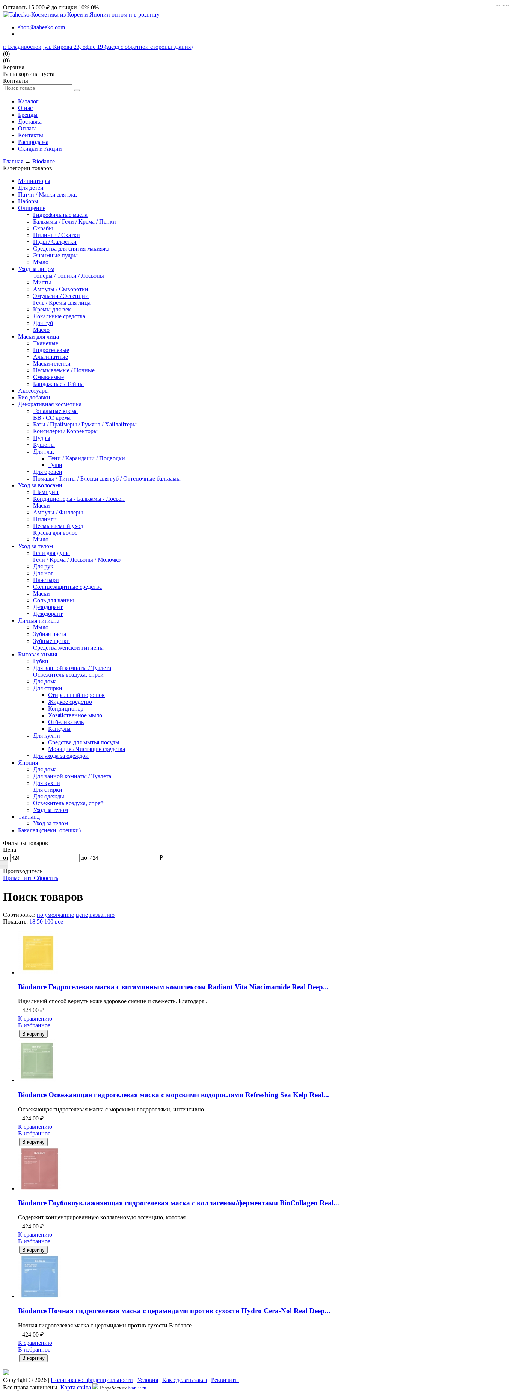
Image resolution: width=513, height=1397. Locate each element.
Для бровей (47, 472)
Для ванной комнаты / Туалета (72, 668)
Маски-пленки (52, 363)
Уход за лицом (36, 269)
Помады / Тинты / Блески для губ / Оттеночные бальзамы (107, 478)
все (59, 921)
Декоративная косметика (49, 404)
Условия (147, 1380)
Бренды (28, 115)
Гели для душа (51, 553)
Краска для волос (55, 532)
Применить (18, 878)
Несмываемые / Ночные (64, 370)
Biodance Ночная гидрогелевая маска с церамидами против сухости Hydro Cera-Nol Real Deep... (174, 1311)
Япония (28, 762)
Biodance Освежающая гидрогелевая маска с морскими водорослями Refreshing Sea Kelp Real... (173, 1095)
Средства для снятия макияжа (71, 248)
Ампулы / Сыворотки (60, 289)
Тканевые (45, 343)
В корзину (33, 1034)
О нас (25, 108)
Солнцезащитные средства (67, 587)
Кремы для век (52, 309)
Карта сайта (75, 1387)
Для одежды (48, 796)
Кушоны (44, 444)
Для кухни (46, 735)
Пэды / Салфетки (55, 242)
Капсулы (59, 729)
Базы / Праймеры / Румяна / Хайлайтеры (85, 424)
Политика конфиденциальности (92, 1380)
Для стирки (47, 688)
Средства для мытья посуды (83, 742)
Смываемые (48, 377)
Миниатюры (34, 181)
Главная (13, 161)
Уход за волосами (40, 485)
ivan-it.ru (137, 1388)
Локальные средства (59, 316)
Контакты (30, 135)
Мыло (40, 262)
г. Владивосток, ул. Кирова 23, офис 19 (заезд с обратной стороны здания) (98, 47)
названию (102, 915)
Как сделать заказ (184, 1380)
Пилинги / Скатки (56, 235)
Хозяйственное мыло (75, 715)
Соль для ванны (53, 600)
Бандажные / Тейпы (58, 384)
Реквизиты (225, 1380)
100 (48, 921)
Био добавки (34, 397)
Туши (55, 465)
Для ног (43, 573)
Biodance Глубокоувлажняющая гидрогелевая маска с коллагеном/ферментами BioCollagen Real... (178, 1203)
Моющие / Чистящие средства (86, 749)
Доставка (30, 121)
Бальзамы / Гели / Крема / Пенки (74, 221)
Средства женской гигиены (68, 647)
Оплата (27, 128)
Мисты (42, 282)
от (6, 857)
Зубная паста (49, 634)
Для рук (43, 566)
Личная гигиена (38, 620)
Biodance (43, 161)
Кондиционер (65, 708)
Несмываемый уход (58, 526)
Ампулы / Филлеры (58, 512)
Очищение (31, 208)
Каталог (28, 101)
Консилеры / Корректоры (65, 431)
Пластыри (46, 580)
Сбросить (46, 878)
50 (40, 921)
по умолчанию (55, 915)
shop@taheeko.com (41, 27)
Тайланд (29, 816)
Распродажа (33, 142)
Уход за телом (35, 546)
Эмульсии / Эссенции (61, 296)
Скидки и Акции (40, 148)
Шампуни (46, 492)
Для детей (31, 187)
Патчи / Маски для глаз (47, 194)
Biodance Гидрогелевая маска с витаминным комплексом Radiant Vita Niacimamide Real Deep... (173, 987)
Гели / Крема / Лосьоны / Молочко (77, 559)
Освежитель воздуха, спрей (68, 674)
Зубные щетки (51, 641)
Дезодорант (48, 607)
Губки (40, 661)
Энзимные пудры (55, 255)
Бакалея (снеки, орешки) (49, 830)
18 (32, 921)
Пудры (41, 438)
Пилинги (45, 519)
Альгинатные (50, 357)
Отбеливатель (66, 722)
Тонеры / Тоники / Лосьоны (68, 275)
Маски (41, 505)
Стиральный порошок (76, 695)
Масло (41, 330)
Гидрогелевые (51, 350)
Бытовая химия (37, 654)
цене (82, 915)
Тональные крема (55, 411)
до (84, 857)
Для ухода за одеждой (61, 756)
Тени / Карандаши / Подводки (86, 458)
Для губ (43, 323)
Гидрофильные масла (60, 215)
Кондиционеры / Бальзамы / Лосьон (79, 499)
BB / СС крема (52, 417)
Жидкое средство (70, 701)
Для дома (45, 681)
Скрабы (43, 228)
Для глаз (43, 451)
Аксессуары (33, 390)
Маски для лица (38, 336)
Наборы (28, 201)
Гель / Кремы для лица (62, 302)
